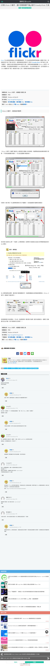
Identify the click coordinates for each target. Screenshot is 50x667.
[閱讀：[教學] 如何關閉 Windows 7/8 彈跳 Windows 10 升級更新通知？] (4, 633)
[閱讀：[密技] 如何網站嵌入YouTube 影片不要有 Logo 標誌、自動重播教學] (4, 599)
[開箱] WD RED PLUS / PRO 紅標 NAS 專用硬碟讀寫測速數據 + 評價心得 (24, 606)
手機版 (34, 662)
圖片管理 (28, 368)
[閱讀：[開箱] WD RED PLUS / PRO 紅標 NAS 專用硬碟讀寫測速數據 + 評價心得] (4, 607)
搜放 (14, 361)
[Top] (47, 632)
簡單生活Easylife (25, 1)
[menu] (2, 1)
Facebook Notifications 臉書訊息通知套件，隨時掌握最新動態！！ (23, 625)
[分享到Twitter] (25, 353)
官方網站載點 (11, 102)
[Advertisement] (25, 19)
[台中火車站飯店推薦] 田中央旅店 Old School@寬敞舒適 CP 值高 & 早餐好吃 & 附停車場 (28, 647)
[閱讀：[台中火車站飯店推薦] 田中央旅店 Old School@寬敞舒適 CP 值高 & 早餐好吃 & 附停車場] (4, 647)
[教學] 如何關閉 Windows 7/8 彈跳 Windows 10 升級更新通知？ (22, 632)
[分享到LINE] (32, 353)
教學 (32, 368)
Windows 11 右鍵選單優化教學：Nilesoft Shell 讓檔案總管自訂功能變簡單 (24, 618)
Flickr (2, 60)
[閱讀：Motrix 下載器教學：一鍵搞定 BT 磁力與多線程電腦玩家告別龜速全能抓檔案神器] (4, 592)
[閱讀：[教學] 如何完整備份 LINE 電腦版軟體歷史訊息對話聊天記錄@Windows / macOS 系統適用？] (4, 577)
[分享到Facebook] (17, 353)
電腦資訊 (36, 368)
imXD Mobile (26, 665)
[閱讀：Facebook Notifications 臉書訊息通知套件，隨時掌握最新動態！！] (4, 626)
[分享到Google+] (21, 353)
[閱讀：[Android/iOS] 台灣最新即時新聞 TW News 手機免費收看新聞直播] (4, 640)
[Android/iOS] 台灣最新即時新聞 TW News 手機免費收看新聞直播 (23, 640)
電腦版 (15, 662)
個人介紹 (10, 362)
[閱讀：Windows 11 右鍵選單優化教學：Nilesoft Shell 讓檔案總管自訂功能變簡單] (4, 619)
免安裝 (23, 368)
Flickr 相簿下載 (17, 368)
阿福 (20, 7)
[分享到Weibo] (28, 353)
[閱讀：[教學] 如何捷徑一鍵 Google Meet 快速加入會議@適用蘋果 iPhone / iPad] (4, 584)
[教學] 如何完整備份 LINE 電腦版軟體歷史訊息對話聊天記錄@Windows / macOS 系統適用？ (28, 577)
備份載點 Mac (29, 102)
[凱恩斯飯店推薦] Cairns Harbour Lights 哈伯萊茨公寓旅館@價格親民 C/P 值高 (21, 654)
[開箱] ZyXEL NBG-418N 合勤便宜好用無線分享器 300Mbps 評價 (15, 658)
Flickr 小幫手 (11, 368)
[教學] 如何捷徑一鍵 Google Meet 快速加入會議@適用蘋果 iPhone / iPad (24, 584)
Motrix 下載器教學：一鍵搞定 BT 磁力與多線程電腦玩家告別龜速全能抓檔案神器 (26, 591)
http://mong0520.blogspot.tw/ (15, 99)
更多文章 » (15, 362)
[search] (48, 1)
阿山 (7, 378)
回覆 (3, 387)
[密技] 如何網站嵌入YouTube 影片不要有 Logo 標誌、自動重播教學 (23, 598)
